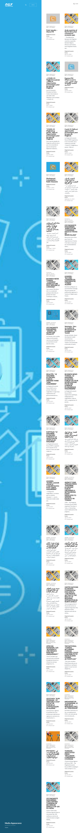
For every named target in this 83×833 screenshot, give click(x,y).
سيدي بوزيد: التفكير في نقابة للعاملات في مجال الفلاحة (52, 590)
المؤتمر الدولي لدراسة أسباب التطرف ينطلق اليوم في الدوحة (71, 180)
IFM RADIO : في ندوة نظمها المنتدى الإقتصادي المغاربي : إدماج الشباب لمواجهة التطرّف (52, 754)
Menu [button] (33, 4)
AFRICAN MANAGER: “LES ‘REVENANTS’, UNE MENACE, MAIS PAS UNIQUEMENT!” (52, 650)
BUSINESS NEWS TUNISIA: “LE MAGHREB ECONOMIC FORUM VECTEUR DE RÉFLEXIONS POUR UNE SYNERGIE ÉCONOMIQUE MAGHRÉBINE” (71, 381)
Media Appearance (50, 26)
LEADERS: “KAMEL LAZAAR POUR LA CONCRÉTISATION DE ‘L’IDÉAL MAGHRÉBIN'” (52, 485)
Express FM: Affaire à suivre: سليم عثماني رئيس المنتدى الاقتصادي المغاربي (71, 81)
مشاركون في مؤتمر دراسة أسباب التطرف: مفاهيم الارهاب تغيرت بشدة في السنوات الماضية (53, 227)
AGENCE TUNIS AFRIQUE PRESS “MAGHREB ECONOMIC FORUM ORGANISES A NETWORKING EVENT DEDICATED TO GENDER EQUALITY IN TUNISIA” (71, 491)
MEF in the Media (50, 27)
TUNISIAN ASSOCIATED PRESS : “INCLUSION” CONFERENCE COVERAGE (70, 755)
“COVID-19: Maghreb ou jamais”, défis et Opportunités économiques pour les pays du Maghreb (53, 134)
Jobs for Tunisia (68, 220)
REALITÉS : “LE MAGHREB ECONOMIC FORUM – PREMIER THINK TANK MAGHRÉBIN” (52, 379)
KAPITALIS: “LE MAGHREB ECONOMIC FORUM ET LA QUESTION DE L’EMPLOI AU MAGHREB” (51, 437)
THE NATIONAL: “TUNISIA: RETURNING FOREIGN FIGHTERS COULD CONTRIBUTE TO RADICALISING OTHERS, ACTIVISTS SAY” (71, 652)
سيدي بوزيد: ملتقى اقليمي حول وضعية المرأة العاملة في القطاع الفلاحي (52, 545)
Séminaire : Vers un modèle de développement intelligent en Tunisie (70, 329)
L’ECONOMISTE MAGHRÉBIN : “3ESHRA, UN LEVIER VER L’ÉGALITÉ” (52, 331)
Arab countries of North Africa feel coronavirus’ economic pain (71, 32)
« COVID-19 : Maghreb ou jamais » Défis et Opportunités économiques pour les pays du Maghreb (53, 83)
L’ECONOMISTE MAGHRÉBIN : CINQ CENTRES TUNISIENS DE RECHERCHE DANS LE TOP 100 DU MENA (53, 803)
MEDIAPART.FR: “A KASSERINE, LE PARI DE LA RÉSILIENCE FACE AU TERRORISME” (71, 705)
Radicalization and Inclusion (51, 643)
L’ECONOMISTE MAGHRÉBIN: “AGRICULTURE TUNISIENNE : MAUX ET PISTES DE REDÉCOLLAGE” (71, 230)
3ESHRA (48, 322)
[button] (26, 4)
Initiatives (67, 218)
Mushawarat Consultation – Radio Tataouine (52, 180)
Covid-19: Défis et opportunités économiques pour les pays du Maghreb (71, 132)
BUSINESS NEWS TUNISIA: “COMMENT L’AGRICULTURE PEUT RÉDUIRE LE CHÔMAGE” (53, 283)
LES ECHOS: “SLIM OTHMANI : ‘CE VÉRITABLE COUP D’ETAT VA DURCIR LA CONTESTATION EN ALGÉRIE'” (53, 703)
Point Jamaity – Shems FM (51, 31)
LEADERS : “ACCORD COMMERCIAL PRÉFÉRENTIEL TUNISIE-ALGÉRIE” (70, 280)
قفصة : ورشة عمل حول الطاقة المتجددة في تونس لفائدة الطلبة (71, 434)
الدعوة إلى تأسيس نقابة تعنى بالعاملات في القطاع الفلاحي (71, 544)
